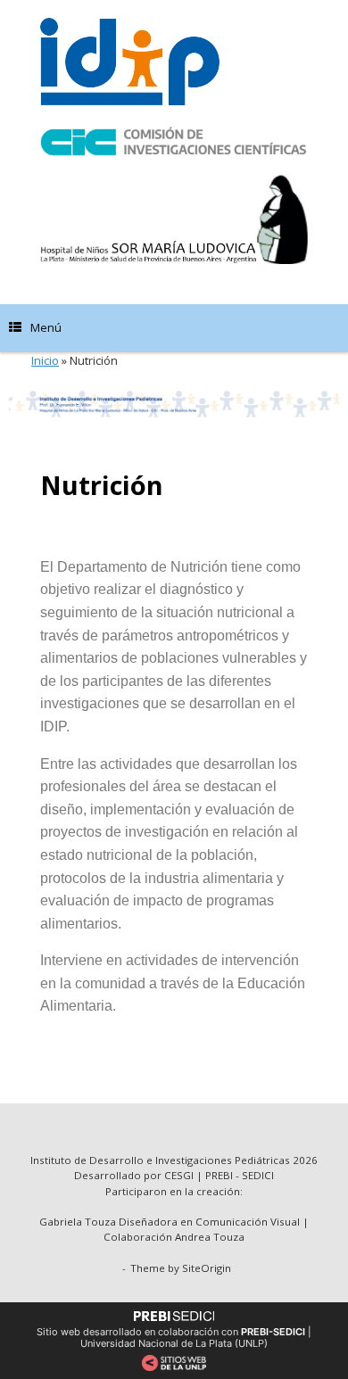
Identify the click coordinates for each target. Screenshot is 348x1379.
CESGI (180, 1175)
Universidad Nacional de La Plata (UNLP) (174, 1343)
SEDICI (258, 1175)
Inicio (45, 360)
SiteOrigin (206, 1268)
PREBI (219, 1175)
